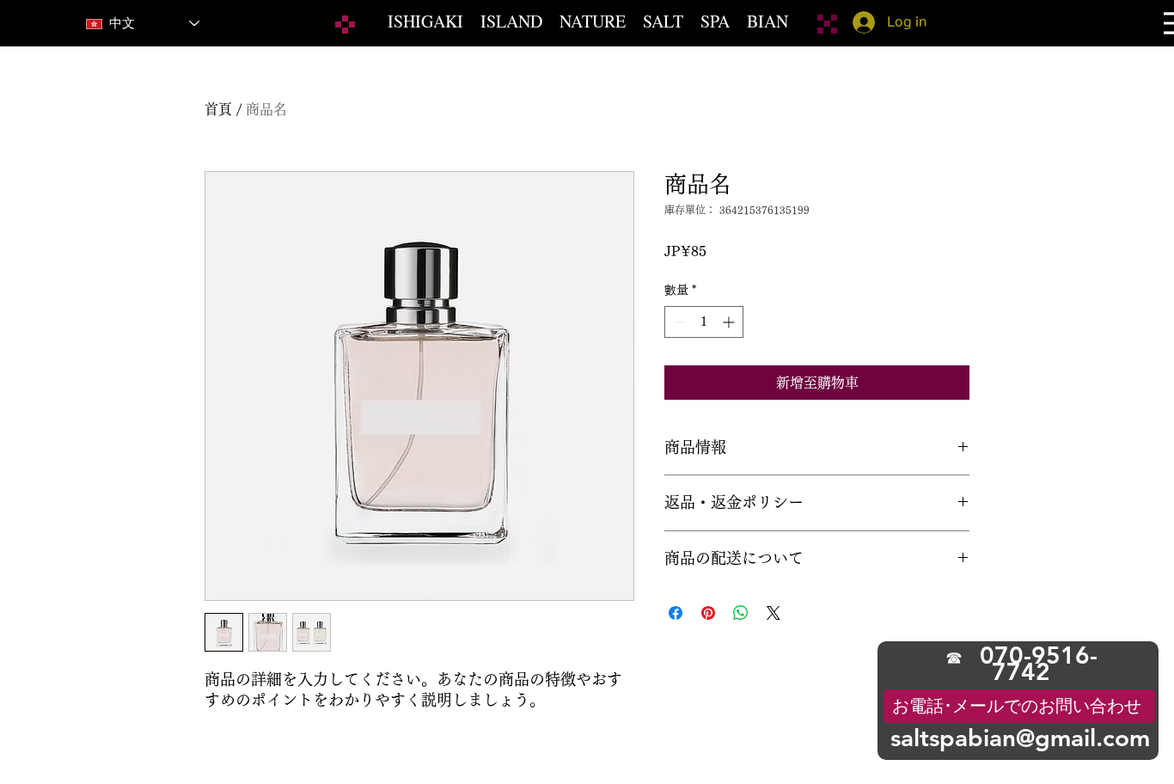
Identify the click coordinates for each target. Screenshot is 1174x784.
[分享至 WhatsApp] (741, 613)
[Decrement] (677, 322)
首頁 (218, 109)
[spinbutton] (703, 322)
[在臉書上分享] (675, 613)
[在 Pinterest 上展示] (708, 613)
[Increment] (730, 322)
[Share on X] (773, 613)
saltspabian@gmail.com (1020, 737)
